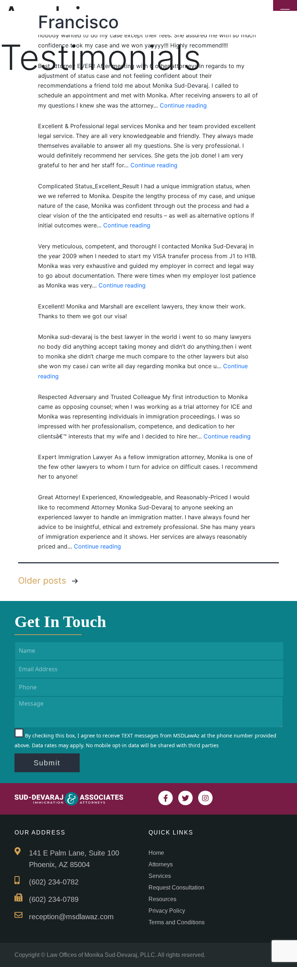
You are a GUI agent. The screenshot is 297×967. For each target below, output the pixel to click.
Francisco (78, 22)
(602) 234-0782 (54, 882)
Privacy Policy (166, 911)
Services (159, 876)
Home (156, 853)
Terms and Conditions (176, 922)
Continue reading (183, 105)
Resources (162, 899)
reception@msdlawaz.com (71, 917)
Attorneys (160, 864)
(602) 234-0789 (54, 899)
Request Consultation (176, 887)
